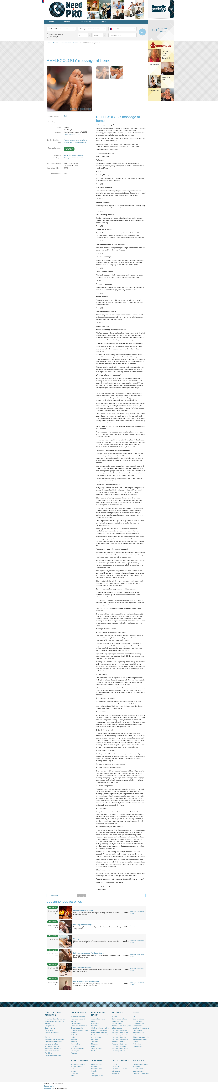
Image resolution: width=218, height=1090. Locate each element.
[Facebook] (78, 895)
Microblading (75, 1044)
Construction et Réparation (53, 1014)
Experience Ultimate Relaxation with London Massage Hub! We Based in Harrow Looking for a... (97, 970)
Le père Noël (137, 1021)
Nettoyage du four (118, 1042)
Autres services (96, 1064)
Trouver (142, 32)
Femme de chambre (52, 1032)
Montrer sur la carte (72, 134)
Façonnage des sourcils (79, 1030)
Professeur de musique (141, 1073)
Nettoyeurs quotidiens (120, 1048)
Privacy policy (49, 1086)
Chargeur (94, 1066)
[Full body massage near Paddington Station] (65, 955)
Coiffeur (73, 1021)
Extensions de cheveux (79, 1026)
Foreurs (47, 1035)
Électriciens (49, 1030)
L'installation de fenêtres (53, 1042)
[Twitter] (81, 895)
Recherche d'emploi (56, 34)
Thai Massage (154, 64)
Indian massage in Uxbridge (83, 910)
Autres (93, 1021)
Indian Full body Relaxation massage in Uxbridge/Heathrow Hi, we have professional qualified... (96, 913)
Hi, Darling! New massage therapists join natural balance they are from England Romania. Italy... (96, 956)
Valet (93, 1051)
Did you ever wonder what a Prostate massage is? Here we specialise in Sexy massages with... (97, 942)
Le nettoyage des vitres (120, 1035)
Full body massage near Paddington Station (88, 953)
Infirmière (74, 1032)
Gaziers (47, 1037)
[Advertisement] (160, 137)
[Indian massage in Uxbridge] (65, 912)
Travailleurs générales (53, 1055)
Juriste (73, 1075)
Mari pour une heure (52, 1044)
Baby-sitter (95, 1023)
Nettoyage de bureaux (120, 1032)
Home (51, 22)
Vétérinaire (116, 1071)
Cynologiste (116, 1066)
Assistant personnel (98, 1019)
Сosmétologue (76, 1023)
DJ (134, 1017)
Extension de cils (77, 1028)
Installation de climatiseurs (54, 1039)
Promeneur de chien (119, 1069)
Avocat (73, 1071)
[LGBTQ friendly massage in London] (65, 984)
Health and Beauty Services (73, 155)
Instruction (138, 1060)
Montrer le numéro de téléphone (75, 140)
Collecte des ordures (119, 1019)
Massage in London (80, 939)
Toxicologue (75, 1051)
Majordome (95, 1044)
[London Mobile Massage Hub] (65, 969)
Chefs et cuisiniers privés (100, 1028)
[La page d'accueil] (65, 9)
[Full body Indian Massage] (65, 927)
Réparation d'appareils (141, 1037)
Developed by (49, 1088)
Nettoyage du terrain (119, 1044)
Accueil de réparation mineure (55, 1019)
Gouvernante (96, 1037)
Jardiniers (94, 1042)
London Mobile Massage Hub (83, 967)
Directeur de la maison (99, 1032)
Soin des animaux (120, 1060)
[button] (43, 1)
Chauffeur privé (96, 1069)
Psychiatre (74, 1046)
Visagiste (74, 1053)
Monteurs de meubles (52, 1046)
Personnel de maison (98, 1014)
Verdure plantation (118, 1051)
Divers (136, 1013)
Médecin (74, 1042)
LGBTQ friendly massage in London (86, 981)
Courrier (94, 1071)
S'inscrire (162, 31)
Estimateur (74, 1073)
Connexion (162, 28)
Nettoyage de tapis (119, 1037)
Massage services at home (73, 158)
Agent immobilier (77, 1066)
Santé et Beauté (79, 1013)
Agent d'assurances (78, 1064)
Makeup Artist (154, 90)
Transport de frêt (97, 1075)
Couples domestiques (99, 1030)
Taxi (92, 1073)
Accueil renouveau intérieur (54, 1021)
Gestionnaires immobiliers (100, 1035)
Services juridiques (80, 1060)
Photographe (137, 1030)
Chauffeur (94, 1026)
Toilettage (115, 1073)
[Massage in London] (65, 941)
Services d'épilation (77, 1048)
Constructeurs (50, 1028)
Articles (103, 22)
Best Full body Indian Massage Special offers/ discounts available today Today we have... (97, 927)
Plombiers (48, 1053)
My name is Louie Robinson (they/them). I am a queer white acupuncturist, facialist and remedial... (93, 984)
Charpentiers (49, 1026)
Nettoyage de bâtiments (120, 1030)
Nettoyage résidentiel (119, 1046)
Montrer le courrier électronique (75, 142)
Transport (96, 1060)
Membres (66, 22)
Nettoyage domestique (120, 1039)
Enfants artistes (138, 1019)
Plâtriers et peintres (52, 1051)
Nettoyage (117, 1013)
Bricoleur (48, 1023)
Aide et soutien (85, 22)
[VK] (84, 895)
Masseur (74, 1039)
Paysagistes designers (53, 1048)
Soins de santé (96, 1048)
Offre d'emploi (54, 37)
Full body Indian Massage (82, 925)
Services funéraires (140, 1039)
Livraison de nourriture (141, 1028)
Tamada (136, 1042)
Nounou (94, 1046)
